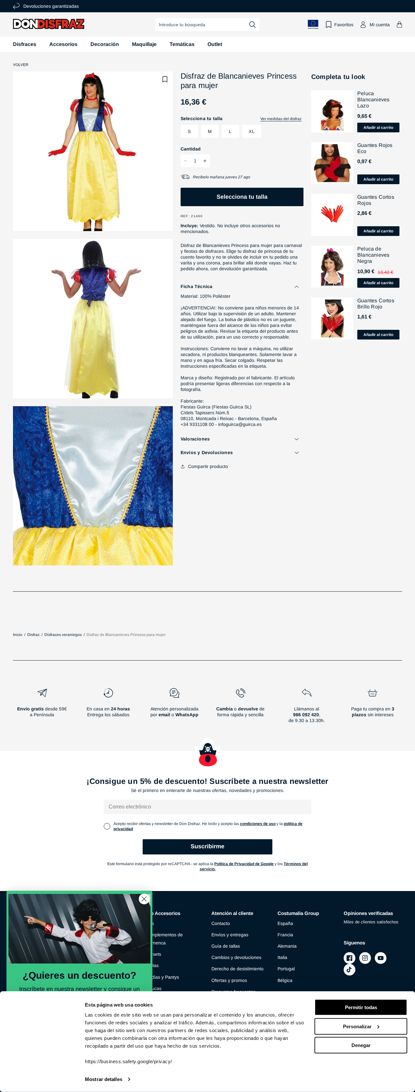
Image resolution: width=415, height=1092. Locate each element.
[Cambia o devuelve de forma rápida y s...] (240, 708)
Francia (285, 934)
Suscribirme (207, 846)
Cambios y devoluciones (236, 957)
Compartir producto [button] (208, 466)
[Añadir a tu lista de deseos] (165, 79)
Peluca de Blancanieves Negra (373, 255)
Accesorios (63, 44)
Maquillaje (144, 44)
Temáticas (182, 44)
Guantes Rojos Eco (375, 148)
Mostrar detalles (103, 1079)
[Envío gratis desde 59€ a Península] (42, 708)
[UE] (313, 24)
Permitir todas (361, 1007)
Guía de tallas (225, 946)
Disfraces (24, 44)
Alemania (287, 946)
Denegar (361, 1045)
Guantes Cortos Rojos (375, 200)
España (285, 923)
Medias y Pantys (162, 977)
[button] (399, 24)
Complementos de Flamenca (164, 938)
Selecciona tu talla (242, 197)
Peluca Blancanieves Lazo (373, 99)
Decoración (104, 44)
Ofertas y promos (229, 980)
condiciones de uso (258, 823)
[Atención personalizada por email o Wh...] (174, 708)
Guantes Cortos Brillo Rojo (375, 303)
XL (252, 131)
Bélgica (285, 980)
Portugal (286, 968)
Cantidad (191, 148)
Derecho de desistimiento (237, 968)
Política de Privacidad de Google (244, 864)
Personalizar (357, 1026)
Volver (21, 64)
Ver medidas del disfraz (281, 119)
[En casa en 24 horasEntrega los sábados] (108, 708)
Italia (282, 957)
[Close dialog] (144, 899)
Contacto (220, 923)
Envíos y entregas (229, 934)
